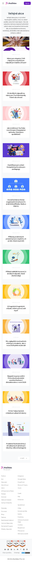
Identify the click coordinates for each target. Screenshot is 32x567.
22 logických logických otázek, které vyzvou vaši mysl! (16, 308)
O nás (19, 508)
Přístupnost (21, 531)
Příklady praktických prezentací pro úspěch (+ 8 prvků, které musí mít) (16, 239)
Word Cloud (4, 485)
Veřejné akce (16, 54)
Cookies (20, 525)
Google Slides (22, 479)
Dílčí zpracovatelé (23, 533)
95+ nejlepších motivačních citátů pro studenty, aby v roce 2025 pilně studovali (16, 343)
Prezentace (16, 124)
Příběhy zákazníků (6, 529)
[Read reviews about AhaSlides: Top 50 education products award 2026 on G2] (16, 543)
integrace (21, 476)
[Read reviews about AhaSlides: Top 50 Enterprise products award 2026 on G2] (22, 543)
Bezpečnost (21, 528)
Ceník (19, 493)
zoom (19, 488)
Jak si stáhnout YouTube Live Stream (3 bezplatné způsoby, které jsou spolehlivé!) (16, 131)
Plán (19, 496)
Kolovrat (3, 497)
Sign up (27, 3)
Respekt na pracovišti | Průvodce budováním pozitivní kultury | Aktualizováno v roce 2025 (16, 379)
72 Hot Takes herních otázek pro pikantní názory (16, 412)
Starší (22, 458)
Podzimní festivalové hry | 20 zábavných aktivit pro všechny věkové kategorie (16, 446)
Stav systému (7, 553)
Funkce (3, 476)
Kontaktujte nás (22, 511)
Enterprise (21, 499)
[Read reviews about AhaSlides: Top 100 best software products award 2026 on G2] (10, 543)
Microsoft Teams (23, 485)
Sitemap (16, 553)
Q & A (2, 488)
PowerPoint (21, 482)
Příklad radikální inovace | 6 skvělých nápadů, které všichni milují (16, 274)
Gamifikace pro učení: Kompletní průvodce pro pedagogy (16, 167)
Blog (2, 514)
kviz (2, 479)
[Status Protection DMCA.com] (26, 552)
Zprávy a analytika (6, 502)
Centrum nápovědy (7, 523)
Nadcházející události (7, 520)
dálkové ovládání (6, 500)
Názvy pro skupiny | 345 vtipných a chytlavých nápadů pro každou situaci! (16, 60)
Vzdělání (16, 337)
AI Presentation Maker (7, 491)
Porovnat (4, 511)
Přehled (3, 494)
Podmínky (21, 517)
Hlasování (4, 482)
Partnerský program (7, 526)
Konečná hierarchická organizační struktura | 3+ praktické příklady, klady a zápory (16, 203)
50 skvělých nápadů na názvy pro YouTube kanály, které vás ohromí (16, 95)
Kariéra (20, 514)
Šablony (3, 517)
